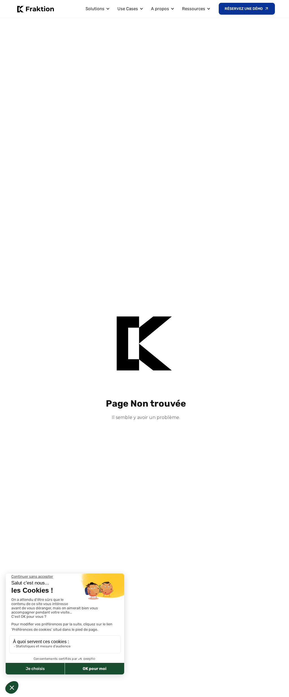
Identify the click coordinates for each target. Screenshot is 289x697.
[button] (96, 9)
